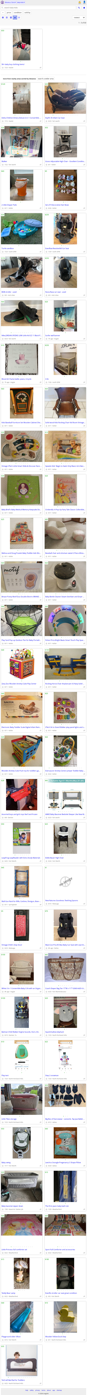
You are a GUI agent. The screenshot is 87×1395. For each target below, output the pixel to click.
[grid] (11, 17)
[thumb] (7, 17)
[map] (19, 17)
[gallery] (15, 17)
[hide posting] (40, 67)
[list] (3, 17)
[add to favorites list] (2, 67)
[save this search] (84, 8)
